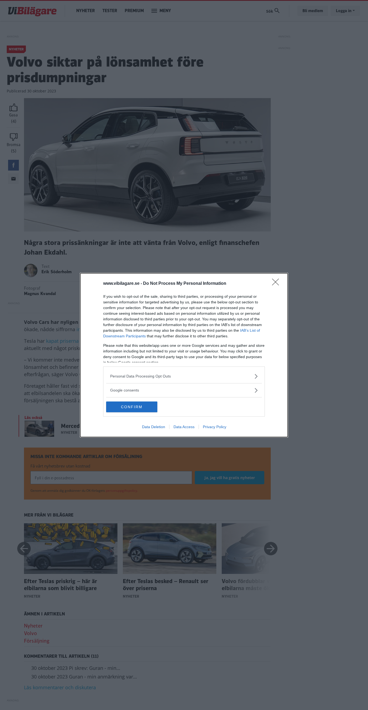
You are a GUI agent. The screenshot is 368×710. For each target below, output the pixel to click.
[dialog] (184, 355)
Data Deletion (153, 427)
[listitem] (184, 376)
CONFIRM (132, 407)
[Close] (277, 284)
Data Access (184, 427)
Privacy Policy (214, 427)
